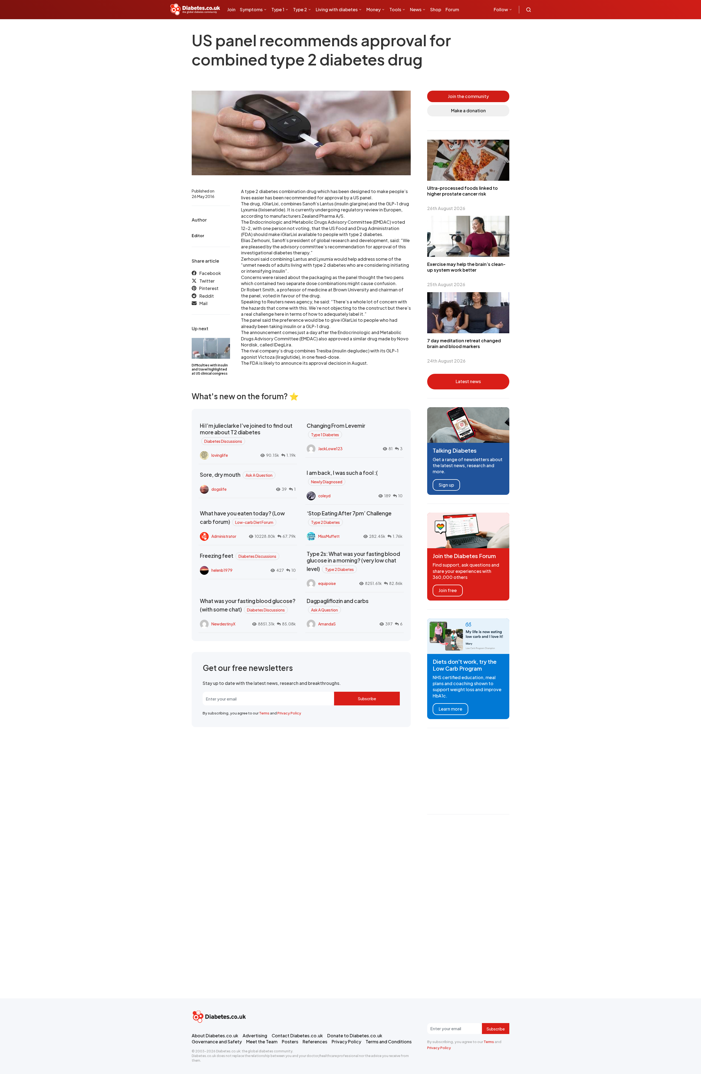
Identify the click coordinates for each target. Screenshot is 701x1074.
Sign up (446, 485)
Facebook (210, 273)
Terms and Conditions (389, 1041)
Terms (264, 713)
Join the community (468, 96)
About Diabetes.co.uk (215, 1035)
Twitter (207, 281)
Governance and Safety (217, 1041)
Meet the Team (261, 1041)
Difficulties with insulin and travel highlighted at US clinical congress (210, 369)
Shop (435, 9)
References (315, 1041)
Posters (290, 1041)
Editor (198, 235)
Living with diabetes (337, 9)
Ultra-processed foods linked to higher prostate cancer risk (462, 191)
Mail (203, 303)
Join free (448, 590)
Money (373, 9)
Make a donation (468, 110)
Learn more (450, 709)
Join (231, 9)
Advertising (255, 1035)
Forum (452, 9)
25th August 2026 (446, 284)
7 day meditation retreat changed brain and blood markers (464, 343)
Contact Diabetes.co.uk (297, 1035)
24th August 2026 (446, 361)
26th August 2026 (446, 208)
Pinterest (209, 288)
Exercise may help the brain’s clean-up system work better (466, 267)
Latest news (468, 381)
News (415, 9)
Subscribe (367, 698)
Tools (395, 9)
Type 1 (277, 9)
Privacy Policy (289, 713)
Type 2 (300, 9)
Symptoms (251, 9)
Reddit (206, 296)
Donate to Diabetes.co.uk (354, 1035)
